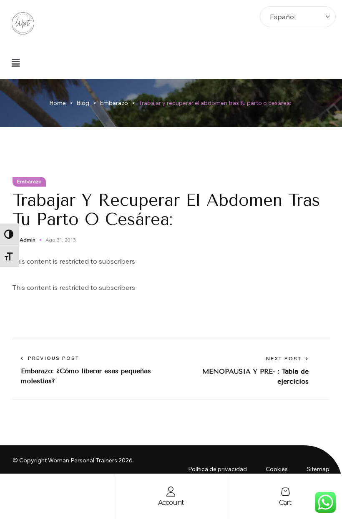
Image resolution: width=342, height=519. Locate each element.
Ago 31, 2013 (60, 240)
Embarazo (29, 182)
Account (171, 503)
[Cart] (285, 492)
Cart (285, 503)
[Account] (171, 492)
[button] (15, 62)
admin (27, 240)
